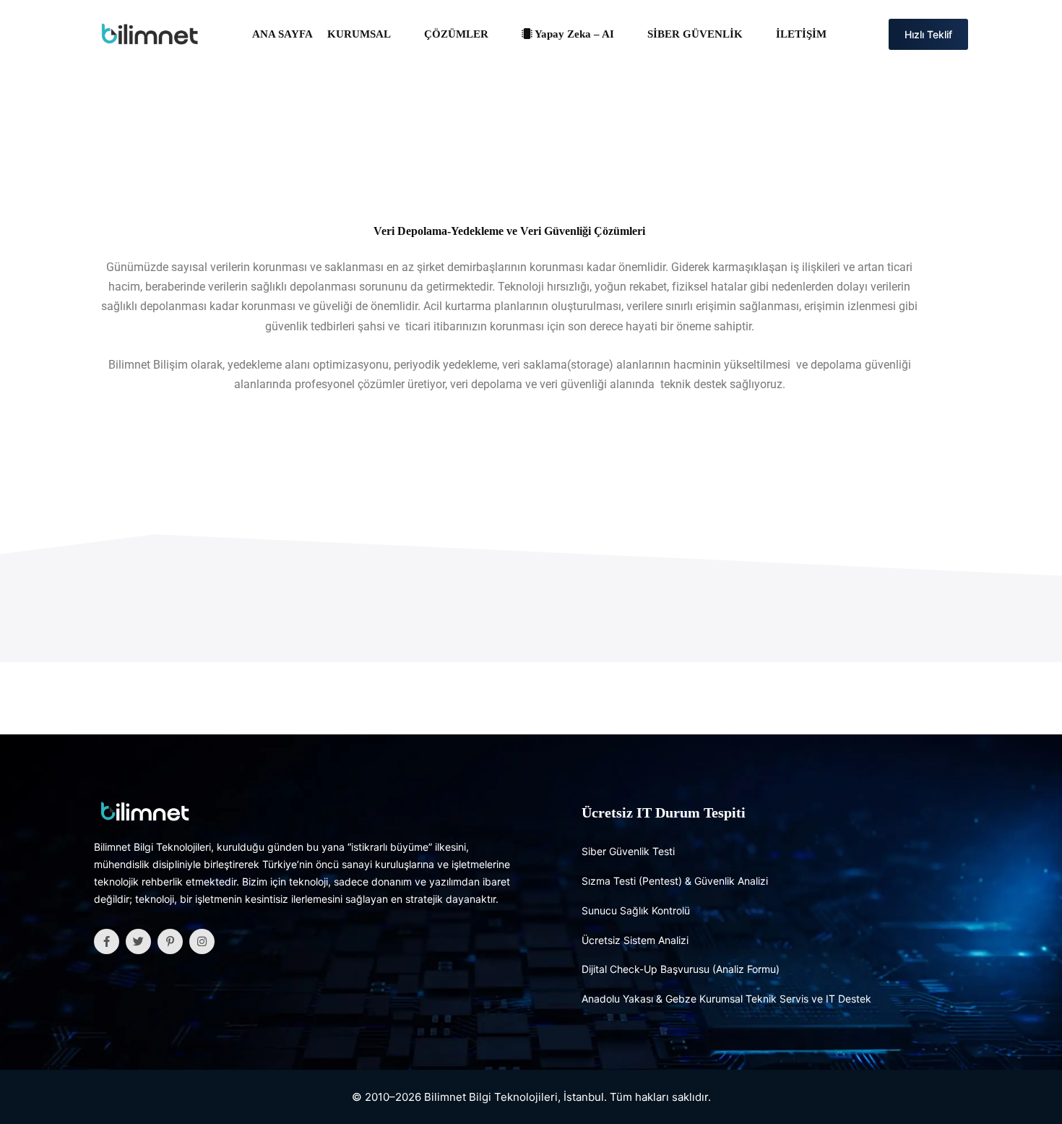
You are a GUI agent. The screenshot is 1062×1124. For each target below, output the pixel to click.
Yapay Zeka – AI (573, 34)
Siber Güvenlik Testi (628, 851)
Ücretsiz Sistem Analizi (635, 940)
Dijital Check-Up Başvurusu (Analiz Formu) (681, 969)
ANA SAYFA (282, 34)
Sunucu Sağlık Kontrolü (636, 910)
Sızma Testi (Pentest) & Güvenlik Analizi (675, 881)
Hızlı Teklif (928, 34)
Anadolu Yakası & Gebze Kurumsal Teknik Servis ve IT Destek (726, 998)
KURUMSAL (359, 34)
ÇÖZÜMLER (456, 34)
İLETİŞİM (801, 34)
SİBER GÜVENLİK (695, 34)
